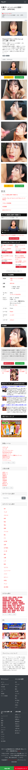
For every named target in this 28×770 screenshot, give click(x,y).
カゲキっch (5, 447)
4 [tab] (9, 381)
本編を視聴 (7, 768)
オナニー (6, 577)
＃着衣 (18, 607)
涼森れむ (4, 475)
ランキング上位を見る (15, 294)
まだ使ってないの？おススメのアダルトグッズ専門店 (13, 199)
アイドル (6, 531)
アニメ (5, 583)
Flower (11, 311)
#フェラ (7, 55)
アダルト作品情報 (6, 203)
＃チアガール (5, 608)
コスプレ (6, 567)
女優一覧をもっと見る (8, 487)
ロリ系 (5, 551)
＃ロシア (13, 610)
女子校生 (6, 547)
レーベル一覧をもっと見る (8, 462)
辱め (5, 525)
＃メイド (11, 608)
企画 (5, 544)
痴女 (5, 564)
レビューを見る (19, 77)
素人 (5, 534)
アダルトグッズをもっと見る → (14, 271)
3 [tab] (7, 381)
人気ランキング (5, 684)
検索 (23, 498)
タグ (2, 691)
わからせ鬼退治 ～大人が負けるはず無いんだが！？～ (21, 262)
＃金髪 (9, 610)
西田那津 (4, 477)
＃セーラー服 (22, 603)
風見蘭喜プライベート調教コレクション (12, 455)
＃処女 (14, 605)
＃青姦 (9, 603)
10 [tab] (21, 381)
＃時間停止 (5, 597)
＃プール (4, 605)
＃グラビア (10, 607)
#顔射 (4, 55)
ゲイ (5, 538)
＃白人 (13, 612)
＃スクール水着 (15, 603)
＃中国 (22, 610)
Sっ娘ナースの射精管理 (6, 248)
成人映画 (6, 587)
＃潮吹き (9, 602)
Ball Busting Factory (7, 452)
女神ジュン (5, 472)
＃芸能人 (4, 607)
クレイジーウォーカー (7, 450)
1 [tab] (2, 381)
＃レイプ (14, 597)
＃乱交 (10, 597)
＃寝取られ (20, 597)
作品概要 (4, 206)
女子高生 (17, 700)
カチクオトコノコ (6, 453)
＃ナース (12, 600)
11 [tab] (23, 381)
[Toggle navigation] (25, 2)
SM (4, 508)
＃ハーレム (21, 602)
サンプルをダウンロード (21, 768)
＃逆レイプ (17, 608)
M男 (5, 518)
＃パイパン (15, 602)
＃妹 (14, 607)
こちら (15, 305)
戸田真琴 (4, 480)
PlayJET (3, 2)
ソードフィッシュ (6, 460)
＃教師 (22, 607)
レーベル (3, 689)
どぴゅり (12, 319)
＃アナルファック (6, 600)
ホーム (2, 682)
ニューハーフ (7, 570)
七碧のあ (4, 482)
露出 (5, 554)
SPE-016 (12, 283)
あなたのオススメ (6, 210)
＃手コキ (4, 610)
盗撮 (5, 528)
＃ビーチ (9, 605)
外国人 (5, 580)
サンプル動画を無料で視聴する (10, 194)
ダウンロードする (14, 238)
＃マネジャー (18, 600)
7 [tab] (15, 381)
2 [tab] (5, 381)
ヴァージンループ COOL (20, 248)
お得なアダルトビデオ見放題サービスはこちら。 (13, 235)
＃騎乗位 (22, 608)
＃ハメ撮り (19, 605)
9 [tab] (19, 381)
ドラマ (5, 574)
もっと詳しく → (9, 77)
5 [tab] (11, 381)
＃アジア (4, 612)
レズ (5, 560)
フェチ (5, 512)
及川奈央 (4, 485)
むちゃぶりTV (5, 458)
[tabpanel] (6, 375)
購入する (7, 252)
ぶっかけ (12, 315)
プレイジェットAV (12, 759)
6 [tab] (13, 381)
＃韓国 (18, 610)
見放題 (2, 693)
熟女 (5, 521)
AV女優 (3, 686)
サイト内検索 (4, 695)
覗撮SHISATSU (6, 457)
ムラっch (4, 448)
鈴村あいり (5, 474)
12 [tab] (25, 381)
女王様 (5, 541)
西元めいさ (5, 483)
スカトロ (6, 515)
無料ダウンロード (8, 363)
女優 (5, 557)
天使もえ (4, 478)
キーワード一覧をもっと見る (9, 614)
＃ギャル (4, 603)
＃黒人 (9, 612)
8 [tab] (17, 381)
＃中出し (4, 602)
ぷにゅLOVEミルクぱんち (7, 259)
